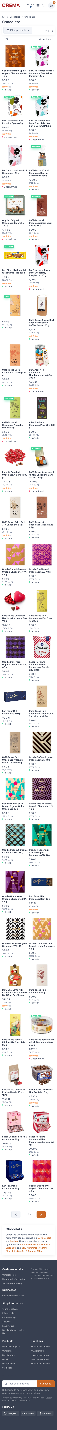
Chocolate (29, 17)
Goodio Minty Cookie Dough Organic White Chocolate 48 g (13, 806)
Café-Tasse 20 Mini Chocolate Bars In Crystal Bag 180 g (39, 173)
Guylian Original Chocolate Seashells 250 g (13, 223)
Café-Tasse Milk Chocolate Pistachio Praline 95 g (12, 425)
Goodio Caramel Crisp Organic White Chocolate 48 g (42, 946)
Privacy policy (8, 1313)
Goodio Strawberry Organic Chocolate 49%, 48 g (41, 1188)
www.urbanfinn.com (40, 1363)
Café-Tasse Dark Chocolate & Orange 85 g (14, 372)
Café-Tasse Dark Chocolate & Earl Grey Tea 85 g (40, 618)
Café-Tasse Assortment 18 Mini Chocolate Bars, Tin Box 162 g (41, 475)
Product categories (11, 1346)
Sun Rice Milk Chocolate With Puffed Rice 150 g (14, 271)
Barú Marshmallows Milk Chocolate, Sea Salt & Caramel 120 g (41, 73)
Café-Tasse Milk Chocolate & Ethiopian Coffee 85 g (40, 223)
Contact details (9, 1275)
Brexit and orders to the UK (13, 1332)
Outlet (5, 1359)
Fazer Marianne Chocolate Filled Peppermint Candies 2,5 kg (41, 1140)
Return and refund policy (13, 1279)
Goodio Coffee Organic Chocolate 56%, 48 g (41, 758)
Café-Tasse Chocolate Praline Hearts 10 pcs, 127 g (13, 1092)
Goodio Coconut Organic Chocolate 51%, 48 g (15, 851)
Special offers (8, 1355)
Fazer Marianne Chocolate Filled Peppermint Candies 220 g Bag (39, 666)
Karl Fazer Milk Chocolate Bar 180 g (39, 897)
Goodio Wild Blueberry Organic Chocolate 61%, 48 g (41, 806)
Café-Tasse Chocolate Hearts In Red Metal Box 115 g (14, 618)
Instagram (12, 1413)
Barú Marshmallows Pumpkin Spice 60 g (12, 122)
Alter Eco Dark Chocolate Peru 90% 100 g (42, 425)
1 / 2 (28, 1214)
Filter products (18, 30)
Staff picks (7, 1368)
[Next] (52, 31)
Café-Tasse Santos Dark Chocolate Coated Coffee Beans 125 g (41, 323)
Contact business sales (13, 1295)
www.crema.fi (37, 1351)
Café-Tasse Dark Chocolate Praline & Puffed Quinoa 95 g (12, 760)
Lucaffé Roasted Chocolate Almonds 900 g (14, 475)
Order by (44, 39)
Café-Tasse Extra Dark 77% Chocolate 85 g (14, 523)
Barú (40, 1238)
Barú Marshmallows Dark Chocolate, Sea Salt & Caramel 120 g (40, 123)
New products (8, 1363)
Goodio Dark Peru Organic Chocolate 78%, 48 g (14, 665)
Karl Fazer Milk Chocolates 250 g (11, 712)
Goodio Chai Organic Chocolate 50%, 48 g (40, 570)
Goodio (47, 1238)
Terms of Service (18, 1400)
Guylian (14, 1241)
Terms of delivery (10, 1309)
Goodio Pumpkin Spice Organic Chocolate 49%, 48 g (14, 73)
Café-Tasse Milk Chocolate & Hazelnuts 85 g (41, 525)
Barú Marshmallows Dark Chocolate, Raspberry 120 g (39, 273)
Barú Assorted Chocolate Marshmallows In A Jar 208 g (41, 374)
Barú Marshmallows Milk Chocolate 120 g (14, 171)
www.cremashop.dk (40, 1359)
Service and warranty (12, 1283)
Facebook (47, 1413)
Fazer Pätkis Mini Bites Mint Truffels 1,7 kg (41, 1091)
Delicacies (15, 17)
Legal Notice (8, 1326)
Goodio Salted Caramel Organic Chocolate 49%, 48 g (14, 572)
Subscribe (45, 1383)
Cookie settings (9, 1317)
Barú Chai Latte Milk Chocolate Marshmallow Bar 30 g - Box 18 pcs (14, 992)
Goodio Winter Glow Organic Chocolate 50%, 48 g (14, 899)
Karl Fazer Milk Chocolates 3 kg (10, 1187)
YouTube (30, 1413)
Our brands (7, 1351)
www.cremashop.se (40, 1355)
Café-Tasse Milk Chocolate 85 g (37, 991)
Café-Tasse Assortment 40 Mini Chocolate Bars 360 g (41, 1042)
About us (6, 1321)
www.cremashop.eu (40, 1346)
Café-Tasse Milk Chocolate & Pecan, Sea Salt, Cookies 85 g (41, 714)
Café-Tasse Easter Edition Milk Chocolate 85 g (13, 1042)
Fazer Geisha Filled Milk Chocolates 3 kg (14, 1138)
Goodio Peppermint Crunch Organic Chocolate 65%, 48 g (39, 853)
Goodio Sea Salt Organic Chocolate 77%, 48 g (14, 944)
